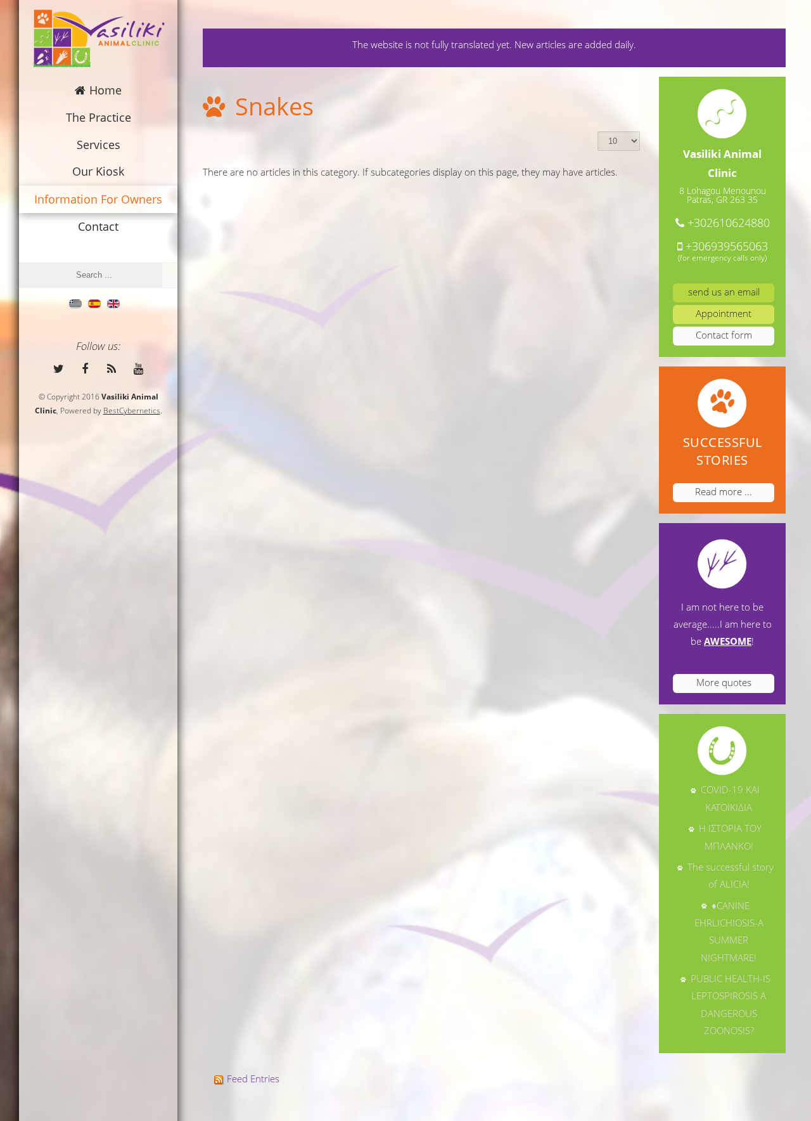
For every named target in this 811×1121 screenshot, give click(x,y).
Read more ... (723, 491)
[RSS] (111, 368)
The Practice (98, 117)
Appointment (723, 313)
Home (105, 90)
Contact (98, 226)
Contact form (724, 334)
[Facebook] (85, 368)
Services (98, 144)
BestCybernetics (131, 410)
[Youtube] (138, 368)
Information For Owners (98, 199)
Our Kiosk (98, 171)
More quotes (723, 682)
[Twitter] (58, 368)
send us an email (724, 291)
